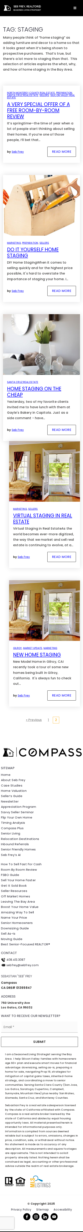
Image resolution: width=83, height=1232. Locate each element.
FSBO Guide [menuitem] (10, 875)
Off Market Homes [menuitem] (15, 896)
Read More (62, 151)
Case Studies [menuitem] (11, 785)
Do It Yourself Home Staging (33, 252)
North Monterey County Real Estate (31, 92)
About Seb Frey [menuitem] (13, 780)
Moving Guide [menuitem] (11, 939)
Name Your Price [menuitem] (14, 917)
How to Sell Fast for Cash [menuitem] (21, 864)
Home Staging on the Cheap (34, 391)
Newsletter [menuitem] (10, 801)
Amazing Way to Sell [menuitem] (17, 912)
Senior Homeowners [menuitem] (17, 923)
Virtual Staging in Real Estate (42, 518)
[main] (41, 367)
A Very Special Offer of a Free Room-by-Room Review (38, 110)
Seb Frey (18, 152)
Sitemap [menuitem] (42, 1210)
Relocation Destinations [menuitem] (20, 839)
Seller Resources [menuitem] (14, 891)
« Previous (34, 720)
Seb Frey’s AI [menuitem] (11, 855)
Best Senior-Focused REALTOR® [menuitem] (25, 944)
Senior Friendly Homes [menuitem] (18, 849)
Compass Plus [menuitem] (12, 828)
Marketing (14, 243)
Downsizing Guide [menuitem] (15, 928)
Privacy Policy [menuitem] (21, 1210)
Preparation (64, 92)
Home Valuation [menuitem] (14, 791)
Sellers (44, 95)
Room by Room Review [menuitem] (19, 869)
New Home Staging (37, 654)
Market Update (32, 648)
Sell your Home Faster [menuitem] (18, 880)
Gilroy (17, 648)
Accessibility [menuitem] (63, 1210)
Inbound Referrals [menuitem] (15, 844)
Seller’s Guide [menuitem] (11, 796)
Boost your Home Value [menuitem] (20, 907)
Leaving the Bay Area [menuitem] (18, 901)
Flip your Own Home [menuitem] (16, 817)
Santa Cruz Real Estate (22, 95)
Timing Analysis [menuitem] (13, 823)
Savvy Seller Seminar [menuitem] (17, 812)
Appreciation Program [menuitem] (18, 807)
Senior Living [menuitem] (10, 833)
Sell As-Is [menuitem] (8, 933)
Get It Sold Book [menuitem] (14, 885)
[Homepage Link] (22, 7)
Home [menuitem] (5, 775)
